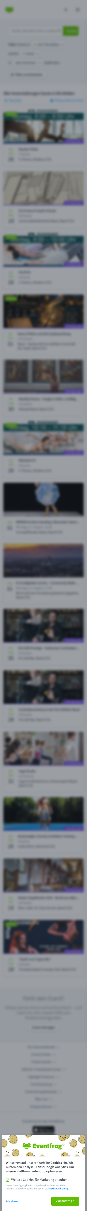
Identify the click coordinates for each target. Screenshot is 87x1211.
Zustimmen (65, 1201)
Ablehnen (13, 1201)
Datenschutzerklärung (56, 1188)
